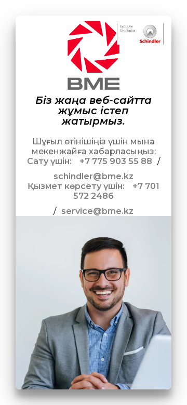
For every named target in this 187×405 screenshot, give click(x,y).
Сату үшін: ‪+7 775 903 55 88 (89, 161)
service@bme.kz (97, 211)
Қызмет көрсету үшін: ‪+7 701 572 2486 (93, 191)
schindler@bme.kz (93, 176)
